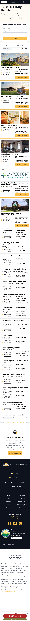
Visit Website (6, 74)
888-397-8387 (7, 408)
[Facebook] (9, 523)
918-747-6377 (7, 288)
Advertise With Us (8, 544)
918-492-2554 (7, 368)
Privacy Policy (22, 502)
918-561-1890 (7, 329)
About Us (22, 495)
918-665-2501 (7, 396)
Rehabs (26, 2)
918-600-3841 (7, 249)
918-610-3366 (7, 354)
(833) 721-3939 (15, 516)
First (4, 48)
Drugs (8, 498)
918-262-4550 (7, 274)
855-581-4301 (6, 100)
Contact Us (22, 498)
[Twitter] (15, 523)
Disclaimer (22, 508)
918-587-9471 (7, 301)
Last (26, 48)
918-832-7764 (7, 236)
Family (8, 508)
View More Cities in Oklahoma (14, 422)
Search (15, 39)
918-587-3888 (7, 262)
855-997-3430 (6, 159)
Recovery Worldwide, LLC (8, 592)
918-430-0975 (7, 314)
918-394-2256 (7, 341)
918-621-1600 (7, 381)
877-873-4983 (6, 129)
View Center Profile (22, 77)
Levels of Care (8, 35)
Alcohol (8, 495)
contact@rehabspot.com (15, 518)
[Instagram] (21, 523)
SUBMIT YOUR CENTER (15, 453)
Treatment (8, 502)
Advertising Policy (22, 505)
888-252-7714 (6, 73)
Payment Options (9, 31)
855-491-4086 (6, 190)
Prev (8, 48)
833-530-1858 (6, 219)
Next (22, 48)
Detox (8, 505)
